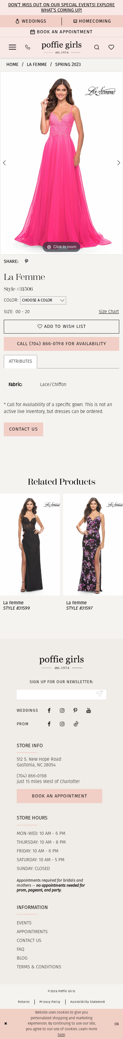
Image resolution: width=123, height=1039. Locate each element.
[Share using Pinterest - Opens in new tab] (26, 261)
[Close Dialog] (5, 1024)
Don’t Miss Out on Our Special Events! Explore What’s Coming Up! (61, 7)
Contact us (29, 940)
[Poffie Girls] (61, 47)
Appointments (32, 932)
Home (12, 64)
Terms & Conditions (39, 967)
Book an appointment (59, 796)
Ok (117, 1024)
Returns (24, 1002)
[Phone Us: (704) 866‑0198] (28, 47)
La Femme (37, 64)
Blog (22, 958)
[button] (12, 47)
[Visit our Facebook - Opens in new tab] (49, 710)
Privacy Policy (50, 1002)
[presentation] (70, 545)
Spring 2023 (68, 64)
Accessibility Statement (87, 1002)
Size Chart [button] (109, 312)
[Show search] (97, 47)
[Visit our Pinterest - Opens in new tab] (75, 710)
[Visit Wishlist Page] (111, 47)
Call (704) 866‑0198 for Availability (61, 343)
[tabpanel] (61, 163)
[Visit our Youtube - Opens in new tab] (88, 710)
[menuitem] (31, 21)
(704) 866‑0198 (32, 776)
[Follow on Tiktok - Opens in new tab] (76, 724)
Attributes (20, 361)
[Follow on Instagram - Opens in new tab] (62, 724)
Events (24, 923)
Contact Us (23, 429)
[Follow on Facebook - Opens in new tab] (49, 724)
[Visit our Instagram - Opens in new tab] (62, 710)
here (61, 1035)
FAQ (20, 949)
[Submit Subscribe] (99, 694)
